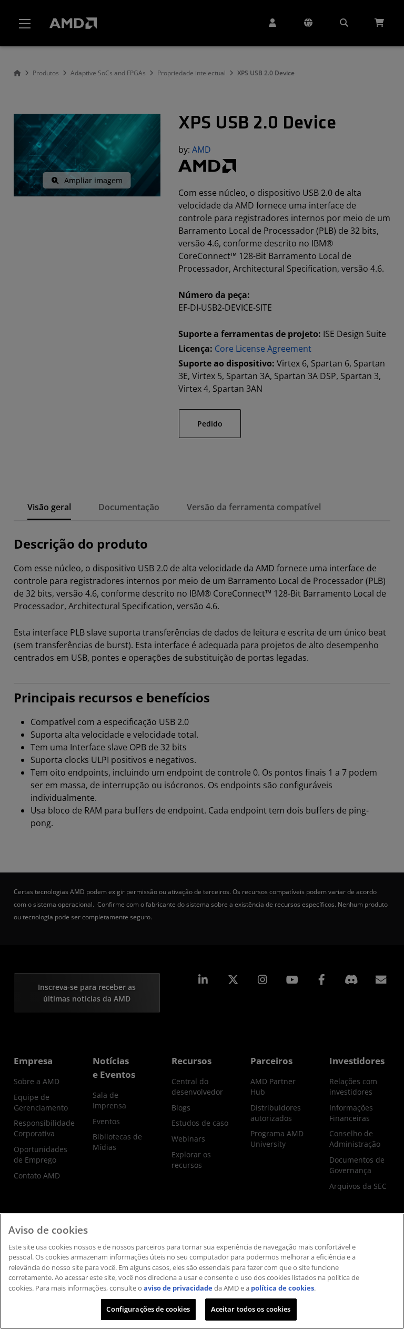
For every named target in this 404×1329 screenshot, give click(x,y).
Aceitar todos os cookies (251, 1309)
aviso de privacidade (178, 1288)
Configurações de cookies (148, 1309)
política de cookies (282, 1288)
